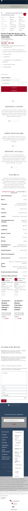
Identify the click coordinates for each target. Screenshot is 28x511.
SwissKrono (17, 455)
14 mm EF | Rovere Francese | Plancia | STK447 (18, 305)
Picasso (17, 476)
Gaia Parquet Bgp (6, 313)
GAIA (21, 452)
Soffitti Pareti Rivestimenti (6, 458)
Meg (15, 452)
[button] (1, 96)
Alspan (16, 458)
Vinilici (4, 440)
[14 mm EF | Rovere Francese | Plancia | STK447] (20, 281)
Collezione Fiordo (6, 315)
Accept (3, 498)
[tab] (8, 191)
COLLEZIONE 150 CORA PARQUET (18, 443)
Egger (16, 462)
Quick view (7, 294)
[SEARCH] (26, 6)
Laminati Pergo (18, 432)
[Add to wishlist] (3, 298)
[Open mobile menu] (1, 6)
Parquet (4, 316)
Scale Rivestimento (6, 451)
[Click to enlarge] (3, 13)
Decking (4, 442)
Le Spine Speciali (17, 472)
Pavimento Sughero (5, 446)
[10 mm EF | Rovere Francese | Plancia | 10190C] (8, 281)
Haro (16, 435)
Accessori (5, 454)
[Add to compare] (11, 294)
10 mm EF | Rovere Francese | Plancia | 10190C (6, 305)
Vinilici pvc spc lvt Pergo (18, 436)
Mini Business (18, 468)
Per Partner (5, 432)
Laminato (5, 437)
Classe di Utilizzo (5, 77)
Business (17, 445)
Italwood (16, 448)
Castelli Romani (18, 464)
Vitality (16, 438)
